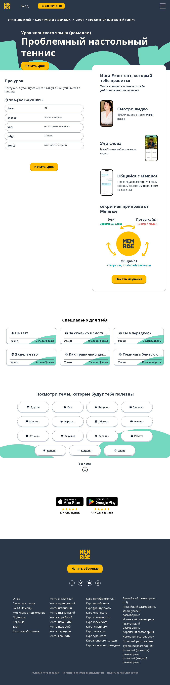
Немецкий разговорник (138, 636)
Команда (18, 622)
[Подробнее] (163, 6)
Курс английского (97, 603)
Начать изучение (129, 279)
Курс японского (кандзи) (102, 640)
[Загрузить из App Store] (70, 501)
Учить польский (60, 626)
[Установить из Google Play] (102, 501)
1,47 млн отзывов (102, 512)
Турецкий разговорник (138, 646)
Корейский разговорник (139, 632)
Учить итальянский (62, 612)
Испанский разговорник (139, 619)
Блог (16, 626)
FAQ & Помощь (22, 608)
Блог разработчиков (26, 631)
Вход (25, 6)
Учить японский (19, 19)
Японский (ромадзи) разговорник (136, 652)
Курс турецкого (96, 636)
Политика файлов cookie (122, 672)
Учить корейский (60, 617)
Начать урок (44, 167)
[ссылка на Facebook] (72, 583)
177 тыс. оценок (70, 512)
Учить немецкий (60, 622)
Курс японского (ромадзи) (53, 19)
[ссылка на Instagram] (98, 583)
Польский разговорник (138, 641)
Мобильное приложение (29, 612)
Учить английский (61, 599)
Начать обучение (51, 5)
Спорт (80, 19)
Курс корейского (97, 622)
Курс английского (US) (100, 599)
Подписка (19, 617)
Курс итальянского (98, 617)
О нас (16, 599)
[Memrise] (7, 6)
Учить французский (62, 603)
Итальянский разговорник (131, 625)
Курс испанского (96, 612)
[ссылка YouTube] (89, 583)
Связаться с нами (24, 603)
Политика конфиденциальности (83, 672)
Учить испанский (60, 608)
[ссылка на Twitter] (80, 583)
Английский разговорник (139, 606)
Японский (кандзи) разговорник (135, 660)
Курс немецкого (96, 626)
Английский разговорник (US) (139, 600)
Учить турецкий (60, 631)
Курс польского (96, 631)
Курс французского (98, 608)
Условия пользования (45, 672)
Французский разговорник (131, 613)
